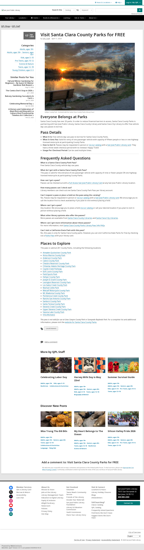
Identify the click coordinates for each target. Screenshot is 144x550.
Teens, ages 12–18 (26, 67)
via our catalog (95, 145)
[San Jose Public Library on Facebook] (11, 488)
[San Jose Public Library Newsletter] (11, 514)
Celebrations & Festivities (59, 386)
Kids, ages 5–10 (27, 57)
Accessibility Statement (110, 540)
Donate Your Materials (75, 500)
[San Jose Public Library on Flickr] (11, 496)
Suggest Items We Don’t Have (101, 516)
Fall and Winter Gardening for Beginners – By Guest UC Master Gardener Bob (19, 83)
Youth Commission (73, 512)
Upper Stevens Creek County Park (57, 309)
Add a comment (51, 342)
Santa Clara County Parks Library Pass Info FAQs (84, 225)
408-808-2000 (123, 497)
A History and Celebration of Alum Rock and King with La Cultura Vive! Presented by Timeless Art (21, 112)
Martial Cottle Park (51, 288)
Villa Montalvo (49, 315)
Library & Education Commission (74, 508)
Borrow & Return (23, 492)
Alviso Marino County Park (54, 255)
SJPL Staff (16, 26)
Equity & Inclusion (48, 500)
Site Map (44, 514)
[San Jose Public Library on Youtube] (11, 505)
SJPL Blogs (5, 26)
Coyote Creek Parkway (52, 269)
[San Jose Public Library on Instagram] (11, 501)
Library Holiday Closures (101, 492)
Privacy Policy (46, 511)
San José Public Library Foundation (75, 503)
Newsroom (45, 506)
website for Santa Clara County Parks (81, 322)
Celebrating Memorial (20, 103)
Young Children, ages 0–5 (23, 70)
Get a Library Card (23, 489)
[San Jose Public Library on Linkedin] (11, 510)
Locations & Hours (98, 489)
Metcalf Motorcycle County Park (56, 290)
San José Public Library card (119, 145)
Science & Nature (26, 64)
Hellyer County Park (51, 277)
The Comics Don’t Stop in (19, 90)
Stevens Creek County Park (54, 306)
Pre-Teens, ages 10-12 (24, 60)
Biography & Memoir (81, 395)
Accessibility (21, 495)
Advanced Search (136, 14)
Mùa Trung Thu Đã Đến (54, 431)
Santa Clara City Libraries (107, 218)
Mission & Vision (47, 489)
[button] (103, 2)
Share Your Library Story (76, 515)
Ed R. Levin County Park (53, 271)
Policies (44, 508)
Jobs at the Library (48, 492)
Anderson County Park (52, 258)
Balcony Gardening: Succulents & (19, 97)
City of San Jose (134, 532)
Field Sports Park (50, 274)
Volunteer (70, 489)
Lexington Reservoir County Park (57, 282)
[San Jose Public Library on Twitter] (11, 492)
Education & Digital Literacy (52, 497)
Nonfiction (44, 386)
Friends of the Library (75, 497)
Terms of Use (79, 540)
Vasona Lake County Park (53, 312)
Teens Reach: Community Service (76, 493)
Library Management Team (52, 495)
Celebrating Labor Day (54, 377)
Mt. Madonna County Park (54, 293)
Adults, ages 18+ (27, 49)
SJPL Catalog (96, 507)
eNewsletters (96, 497)
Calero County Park (51, 261)
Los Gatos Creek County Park (55, 285)
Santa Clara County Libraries (80, 218)
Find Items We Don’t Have (101, 513)
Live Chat (20, 497)
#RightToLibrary (48, 503)
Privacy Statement (93, 540)
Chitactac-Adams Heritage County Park (59, 266)
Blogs (93, 495)
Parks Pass (49, 235)
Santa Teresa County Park (54, 304)
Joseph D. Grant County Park (55, 279)
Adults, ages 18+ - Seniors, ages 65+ (20, 53)
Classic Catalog (97, 505)
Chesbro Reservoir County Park (56, 263)
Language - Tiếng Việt (48, 448)
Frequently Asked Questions (102, 510)
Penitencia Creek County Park (55, 296)
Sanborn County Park (52, 301)
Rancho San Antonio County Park (56, 298)
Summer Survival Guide (121, 377)
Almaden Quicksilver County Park (57, 252)
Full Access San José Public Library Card (85, 183)
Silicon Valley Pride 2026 (121, 431)
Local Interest (51, 328)
